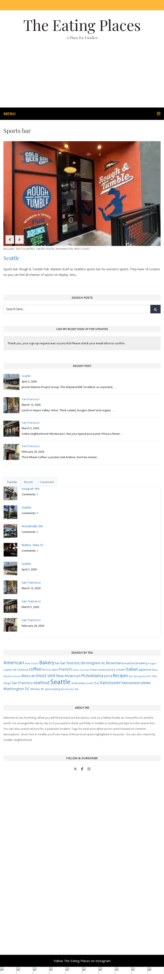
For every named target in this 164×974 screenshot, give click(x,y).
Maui (155, 669)
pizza (108, 675)
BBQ (77, 663)
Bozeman (114, 662)
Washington (64, 249)
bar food (66, 663)
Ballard (9, 249)
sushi (89, 683)
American (13, 662)
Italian (132, 669)
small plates (78, 683)
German (84, 669)
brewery (141, 663)
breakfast (128, 663)
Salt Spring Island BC (140, 676)
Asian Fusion (32, 663)
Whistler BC (37, 689)
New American (68, 675)
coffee (35, 669)
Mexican (28, 675)
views (146, 682)
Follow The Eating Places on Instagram (82, 961)
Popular (12, 482)
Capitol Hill (9, 669)
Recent (28, 482)
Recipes (120, 675)
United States (45, 249)
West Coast (82, 249)
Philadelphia (92, 675)
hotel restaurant (100, 670)
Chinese (22, 670)
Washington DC (16, 688)
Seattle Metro (25, 249)
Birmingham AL (93, 663)
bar (57, 663)
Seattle (11, 257)
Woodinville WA (69, 689)
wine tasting (52, 689)
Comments (47, 482)
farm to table (50, 669)
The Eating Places (82, 25)
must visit (46, 675)
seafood (41, 682)
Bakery (46, 662)
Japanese (145, 669)
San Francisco (22, 682)
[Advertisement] (82, 75)
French (65, 669)
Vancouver (110, 682)
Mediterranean (12, 676)
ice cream (118, 669)
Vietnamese (131, 682)
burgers (152, 663)
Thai (96, 683)
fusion (75, 669)
